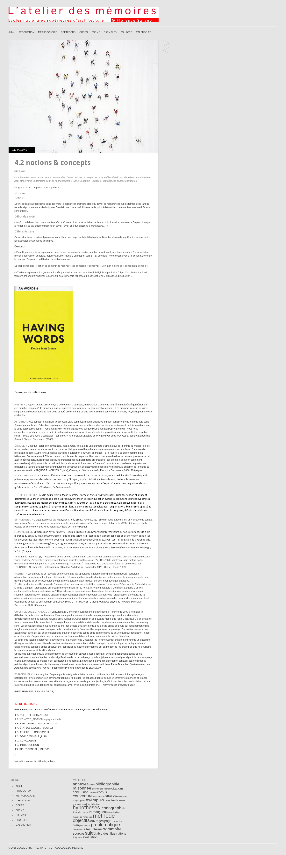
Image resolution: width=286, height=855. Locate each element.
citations (117, 788)
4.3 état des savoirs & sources (165, 43)
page (107, 821)
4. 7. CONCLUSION (25, 740)
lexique (116, 812)
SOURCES (126, 32)
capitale (107, 789)
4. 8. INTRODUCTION (26, 744)
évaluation (90, 837)
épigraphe (77, 837)
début (12, 32)
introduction (97, 812)
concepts (31, 761)
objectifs (81, 820)
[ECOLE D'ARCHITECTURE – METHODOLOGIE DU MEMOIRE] (84, 21)
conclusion (80, 792)
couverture (83, 796)
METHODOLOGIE (47, 32)
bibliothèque (97, 789)
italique (109, 812)
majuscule (77, 817)
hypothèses (86, 807)
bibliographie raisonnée (96, 786)
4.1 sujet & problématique (165, 50)
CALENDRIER (143, 32)
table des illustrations (110, 833)
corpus (102, 792)
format (121, 800)
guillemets (88, 804)
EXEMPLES (110, 32)
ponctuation (84, 825)
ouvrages (97, 821)
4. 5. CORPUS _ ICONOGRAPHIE (31, 732)
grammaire (78, 804)
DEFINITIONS (68, 32)
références (78, 829)
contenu (93, 792)
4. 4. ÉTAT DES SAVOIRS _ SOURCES (34, 727)
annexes (81, 784)
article (92, 784)
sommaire (112, 829)
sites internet (93, 829)
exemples (95, 800)
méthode (41, 761)
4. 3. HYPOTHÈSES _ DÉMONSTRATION (35, 723)
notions (51, 761)
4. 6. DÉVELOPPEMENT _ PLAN (30, 736)
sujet (90, 833)
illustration (77, 812)
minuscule (87, 817)
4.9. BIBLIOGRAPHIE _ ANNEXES (32, 749)
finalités (110, 800)
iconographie (113, 808)
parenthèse (117, 821)
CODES (83, 32)
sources (78, 833)
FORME (96, 32)
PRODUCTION (26, 32)
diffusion (110, 796)
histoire (96, 804)
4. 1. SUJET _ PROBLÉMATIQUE (31, 715)
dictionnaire (98, 796)
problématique (105, 824)
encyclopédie (79, 800)
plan (76, 825)
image (85, 812)
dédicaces (122, 796)
